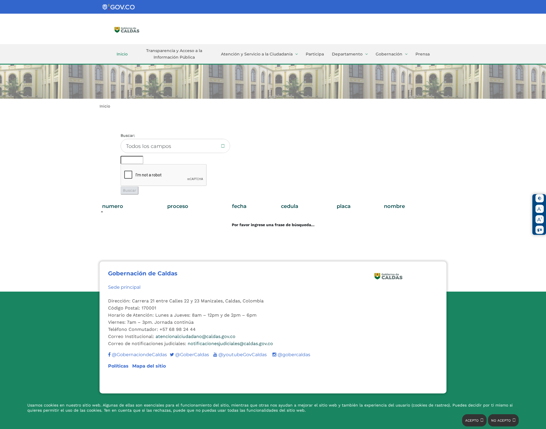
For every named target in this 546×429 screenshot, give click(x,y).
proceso (177, 206)
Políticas (119, 366)
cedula (289, 206)
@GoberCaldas (189, 354)
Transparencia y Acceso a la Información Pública (174, 54)
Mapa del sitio (149, 366)
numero (112, 206)
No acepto (501, 420)
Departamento (347, 54)
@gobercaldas (293, 354)
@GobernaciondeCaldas (139, 354)
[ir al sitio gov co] (119, 7)
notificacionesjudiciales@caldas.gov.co (230, 343)
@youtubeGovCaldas (240, 354)
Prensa (422, 54)
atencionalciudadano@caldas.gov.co (195, 336)
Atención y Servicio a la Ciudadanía (257, 54)
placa (344, 206)
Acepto (472, 420)
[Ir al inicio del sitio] (135, 29)
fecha (239, 206)
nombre (394, 206)
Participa (315, 54)
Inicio (122, 54)
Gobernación (389, 54)
